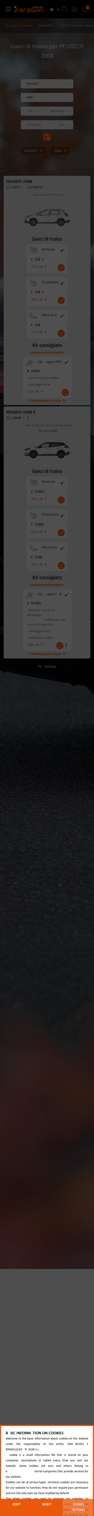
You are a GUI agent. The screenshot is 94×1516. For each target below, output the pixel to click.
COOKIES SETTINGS (78, 1507)
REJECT (47, 1504)
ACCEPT (16, 1504)
